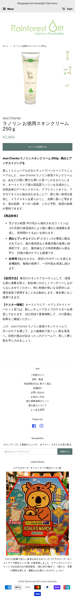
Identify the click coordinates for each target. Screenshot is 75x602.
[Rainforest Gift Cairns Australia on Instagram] (41, 426)
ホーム (5, 46)
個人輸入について (37, 405)
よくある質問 (37, 409)
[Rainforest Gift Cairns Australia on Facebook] (34, 426)
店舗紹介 (37, 388)
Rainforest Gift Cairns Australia (41, 581)
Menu (10, 8)
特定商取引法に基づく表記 (37, 383)
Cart (69, 8)
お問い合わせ (37, 392)
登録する (64, 451)
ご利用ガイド (37, 375)
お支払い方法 (37, 397)
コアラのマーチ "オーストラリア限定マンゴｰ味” (37, 468)
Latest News (37, 461)
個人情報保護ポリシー (37, 401)
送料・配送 (37, 379)
